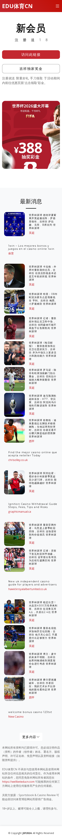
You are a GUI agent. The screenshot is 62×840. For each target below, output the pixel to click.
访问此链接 (31, 54)
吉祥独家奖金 (31, 68)
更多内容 (29, 736)
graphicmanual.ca (19, 511)
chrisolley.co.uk (18, 460)
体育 (11, 253)
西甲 (31, 441)
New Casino (16, 716)
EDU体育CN (17, 6)
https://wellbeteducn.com (18, 782)
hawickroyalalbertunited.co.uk (27, 589)
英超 (31, 233)
